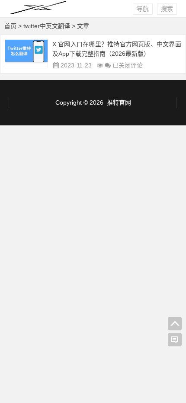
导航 (143, 8)
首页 (10, 25)
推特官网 (119, 102)
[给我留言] (175, 340)
